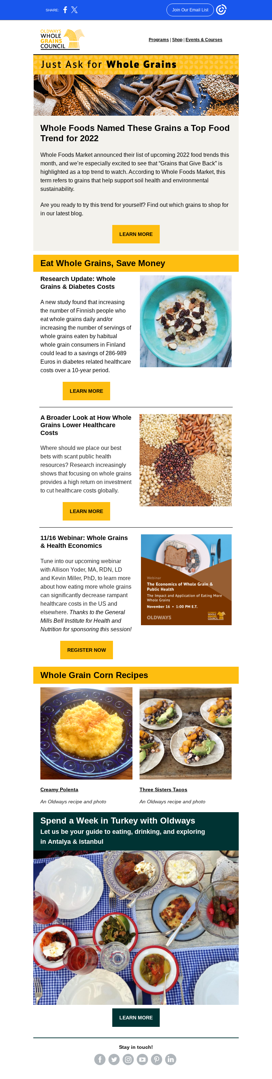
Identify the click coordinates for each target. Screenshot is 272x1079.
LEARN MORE (136, 234)
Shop (177, 39)
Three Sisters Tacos (163, 789)
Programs (159, 39)
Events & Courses (204, 39)
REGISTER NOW (86, 650)
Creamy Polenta (59, 789)
